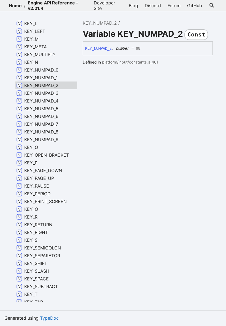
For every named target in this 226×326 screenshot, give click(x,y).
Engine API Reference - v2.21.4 (53, 5)
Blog (133, 5)
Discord (153, 5)
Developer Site (104, 5)
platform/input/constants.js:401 (130, 62)
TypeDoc (49, 318)
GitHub (194, 5)
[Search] (211, 5)
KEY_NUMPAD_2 (100, 23)
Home (15, 5)
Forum (174, 5)
